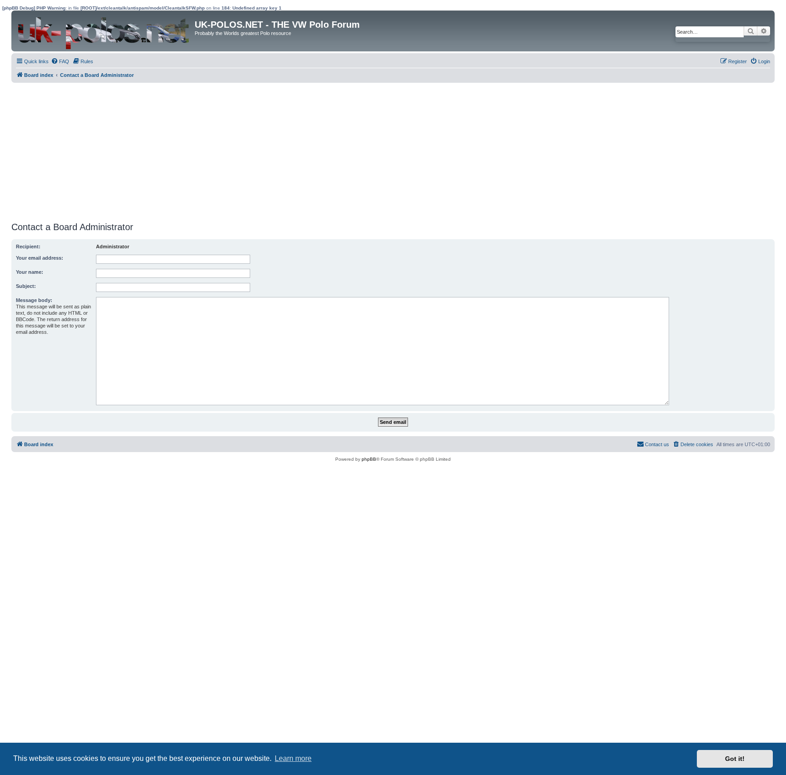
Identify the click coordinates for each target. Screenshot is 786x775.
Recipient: (28, 246)
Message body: (34, 300)
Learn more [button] (293, 758)
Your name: (29, 272)
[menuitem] (60, 61)
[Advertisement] (284, 151)
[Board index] (104, 31)
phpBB (369, 459)
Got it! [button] (735, 758)
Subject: (26, 286)
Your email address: (39, 258)
